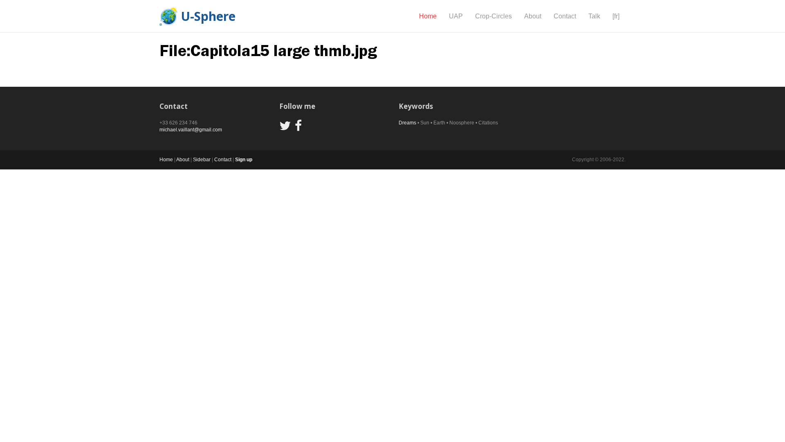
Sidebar (202, 159)
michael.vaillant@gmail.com (190, 130)
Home (428, 16)
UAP (456, 16)
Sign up (243, 159)
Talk (594, 16)
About (532, 16)
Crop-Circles (493, 16)
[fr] (615, 16)
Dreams (407, 123)
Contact (565, 16)
